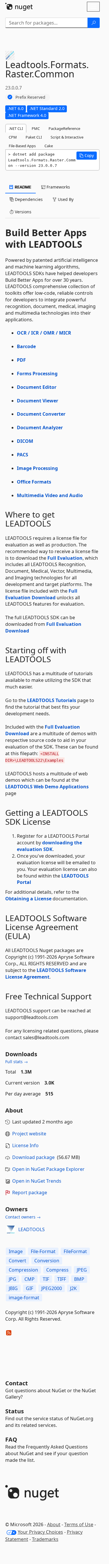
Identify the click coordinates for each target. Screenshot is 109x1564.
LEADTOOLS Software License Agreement (45, 973)
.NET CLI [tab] (16, 128)
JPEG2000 (51, 1288)
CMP (29, 1279)
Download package (33, 1157)
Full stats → (16, 1061)
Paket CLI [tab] (34, 137)
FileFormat (75, 1251)
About (53, 1524)
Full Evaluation (65, 558)
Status (14, 1411)
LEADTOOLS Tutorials (51, 700)
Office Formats (34, 482)
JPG (12, 1279)
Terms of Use (78, 1524)
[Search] (93, 23)
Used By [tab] (65, 199)
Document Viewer (37, 400)
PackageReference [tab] (64, 128)
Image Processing (37, 468)
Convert (17, 1260)
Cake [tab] (48, 145)
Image (16, 1251)
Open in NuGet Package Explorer (48, 1169)
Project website (29, 1133)
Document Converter (41, 414)
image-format (24, 1297)
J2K (73, 1288)
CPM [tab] (13, 137)
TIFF (61, 1279)
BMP (79, 1279)
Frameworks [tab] (57, 187)
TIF (46, 1279)
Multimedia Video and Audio (50, 495)
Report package (29, 1192)
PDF (21, 360)
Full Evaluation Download (41, 594)
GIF (29, 1288)
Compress (57, 1270)
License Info (25, 1145)
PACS (22, 454)
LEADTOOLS (31, 1229)
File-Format (43, 1251)
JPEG (82, 1270)
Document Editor (36, 387)
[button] (86, 156)
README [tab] (22, 187)
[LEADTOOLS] (11, 1229)
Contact (16, 1383)
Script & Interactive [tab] (67, 137)
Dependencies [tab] (28, 199)
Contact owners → (23, 1217)
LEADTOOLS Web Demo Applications (47, 786)
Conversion (46, 1260)
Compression (23, 1270)
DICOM (25, 441)
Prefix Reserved (30, 97)
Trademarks (45, 1539)
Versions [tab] (22, 211)
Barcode (26, 346)
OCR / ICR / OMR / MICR (44, 333)
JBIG (13, 1288)
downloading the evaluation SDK (49, 845)
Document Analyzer (40, 427)
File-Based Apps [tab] (22, 145)
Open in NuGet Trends (36, 1181)
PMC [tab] (36, 128)
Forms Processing (37, 373)
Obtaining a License (28, 898)
